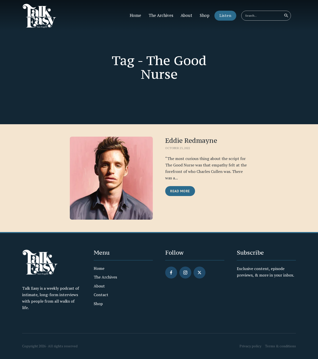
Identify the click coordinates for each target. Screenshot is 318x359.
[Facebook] (171, 273)
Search (286, 16)
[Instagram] (185, 273)
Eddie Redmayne (191, 140)
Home (135, 15)
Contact (101, 294)
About (186, 15)
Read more (180, 191)
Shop (204, 15)
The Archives (161, 15)
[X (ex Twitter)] (199, 273)
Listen (225, 15)
